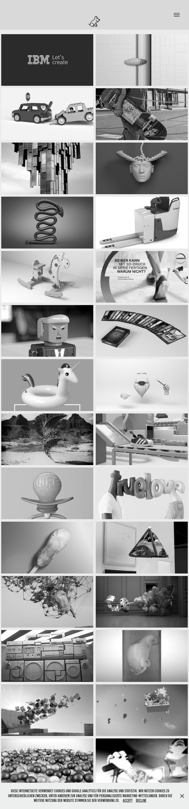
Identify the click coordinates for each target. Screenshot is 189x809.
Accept (128, 800)
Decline (141, 800)
